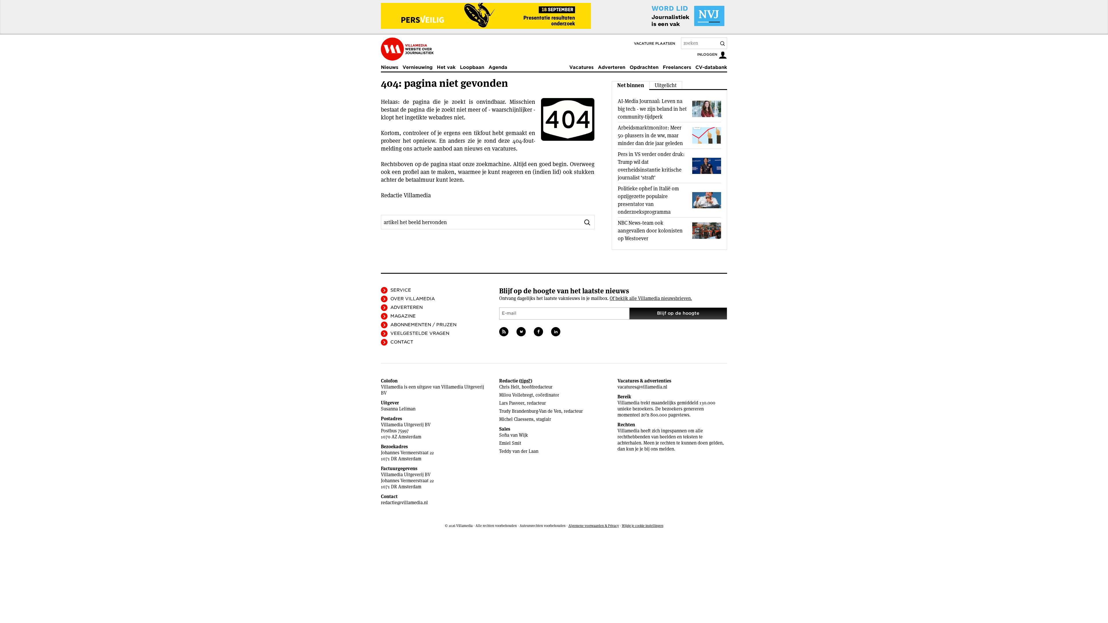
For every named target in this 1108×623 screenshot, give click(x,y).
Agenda (498, 67)
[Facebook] (538, 331)
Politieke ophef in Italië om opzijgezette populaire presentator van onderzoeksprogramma (648, 200)
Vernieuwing (418, 67)
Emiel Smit (510, 443)
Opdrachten (644, 67)
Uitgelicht (666, 85)
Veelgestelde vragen (419, 333)
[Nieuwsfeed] (503, 331)
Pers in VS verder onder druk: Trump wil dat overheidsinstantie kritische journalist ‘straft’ (651, 166)
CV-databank (711, 67)
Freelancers (677, 67)
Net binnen (630, 85)
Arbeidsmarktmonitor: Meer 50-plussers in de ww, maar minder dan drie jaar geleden (650, 135)
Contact (401, 342)
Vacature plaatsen (654, 43)
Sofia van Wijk (513, 435)
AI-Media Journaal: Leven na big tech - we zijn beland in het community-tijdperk (652, 109)
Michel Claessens (516, 419)
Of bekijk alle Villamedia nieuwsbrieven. (651, 298)
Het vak (446, 67)
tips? (526, 381)
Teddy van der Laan (518, 451)
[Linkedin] (555, 331)
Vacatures (581, 67)
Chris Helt (509, 387)
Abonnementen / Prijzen (423, 324)
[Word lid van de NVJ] (674, 16)
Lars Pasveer (511, 403)
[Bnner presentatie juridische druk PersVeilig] (486, 16)
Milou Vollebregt (516, 395)
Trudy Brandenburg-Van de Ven (530, 411)
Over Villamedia (412, 298)
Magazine (403, 316)
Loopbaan (472, 67)
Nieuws (389, 67)
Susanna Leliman (398, 409)
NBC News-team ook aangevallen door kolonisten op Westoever (650, 230)
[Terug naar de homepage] (407, 49)
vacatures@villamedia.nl (642, 387)
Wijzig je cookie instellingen (642, 525)
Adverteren (611, 67)
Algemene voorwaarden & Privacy (593, 525)
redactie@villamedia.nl (404, 503)
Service (400, 290)
